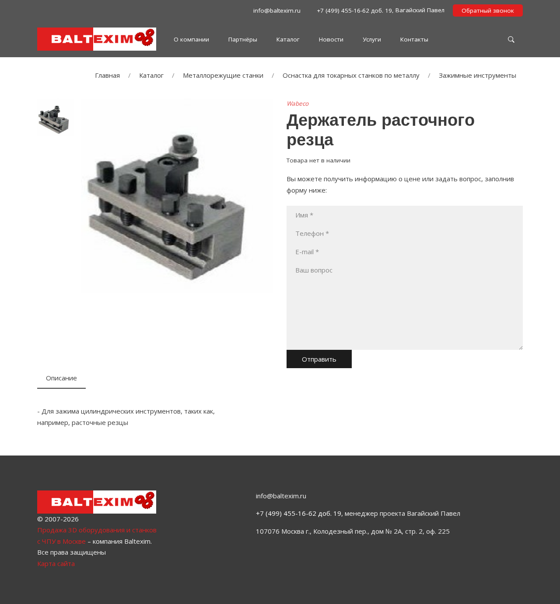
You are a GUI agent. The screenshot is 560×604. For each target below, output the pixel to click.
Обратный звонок (488, 10)
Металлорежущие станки (223, 75)
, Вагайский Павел (379, 10)
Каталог (151, 75)
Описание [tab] (61, 377)
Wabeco (297, 103)
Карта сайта (56, 563)
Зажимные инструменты (477, 75)
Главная (107, 75)
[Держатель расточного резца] (177, 194)
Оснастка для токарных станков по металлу (351, 75)
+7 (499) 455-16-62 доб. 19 (298, 513)
